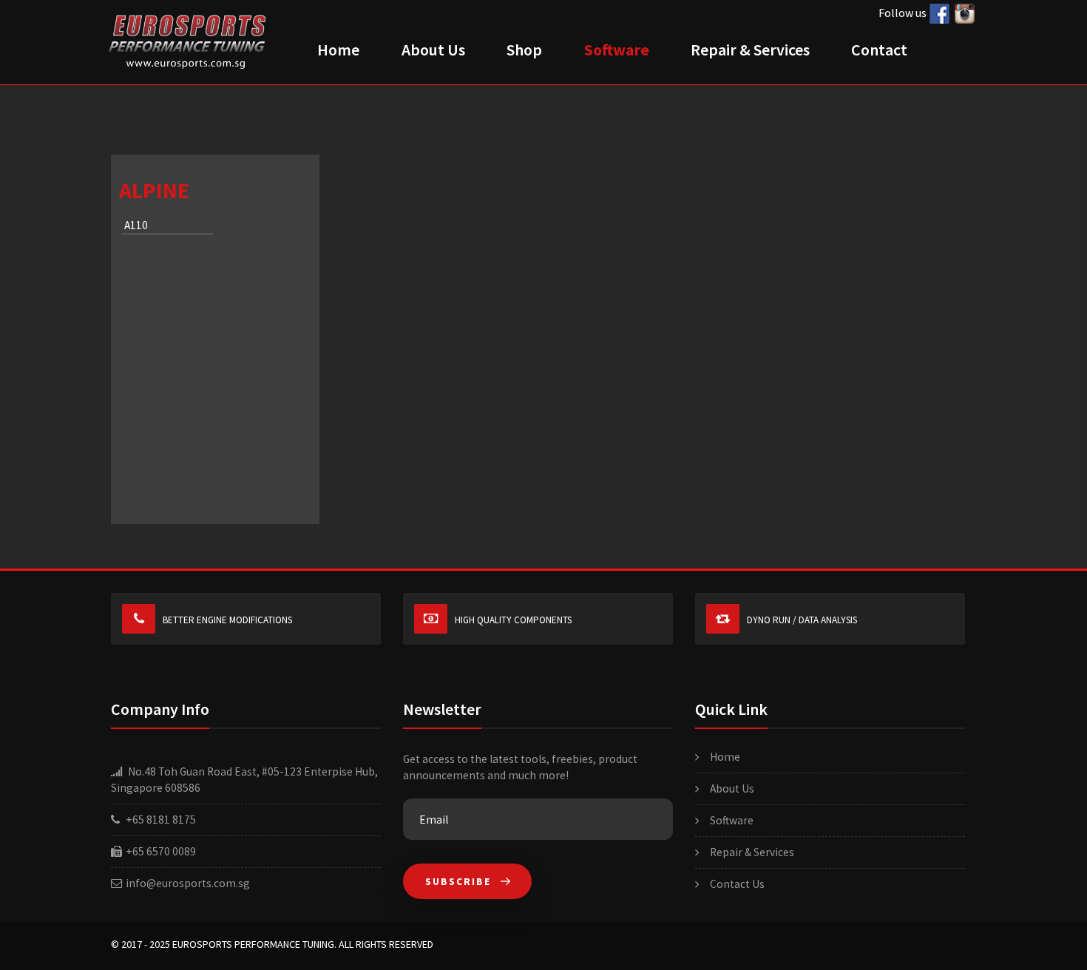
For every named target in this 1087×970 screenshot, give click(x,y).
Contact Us (737, 884)
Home (338, 49)
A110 (136, 225)
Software (616, 49)
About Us (433, 49)
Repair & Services (750, 49)
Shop (524, 49)
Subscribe (460, 881)
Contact (879, 49)
